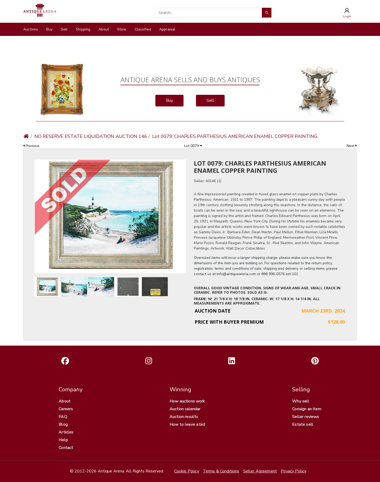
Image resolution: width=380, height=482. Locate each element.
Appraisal (167, 29)
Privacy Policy (293, 471)
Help (63, 440)
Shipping (83, 29)
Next (351, 145)
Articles (66, 432)
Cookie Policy (186, 471)
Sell (64, 29)
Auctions (30, 29)
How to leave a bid (187, 424)
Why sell (300, 401)
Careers (66, 409)
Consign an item (306, 409)
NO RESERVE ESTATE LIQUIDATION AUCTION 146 (90, 136)
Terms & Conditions (221, 471)
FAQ (63, 416)
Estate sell (302, 424)
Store (121, 29)
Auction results (184, 416)
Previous (32, 145)
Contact (66, 447)
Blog (63, 424)
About (103, 29)
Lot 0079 (192, 145)
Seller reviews (305, 416)
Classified (143, 29)
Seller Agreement (260, 471)
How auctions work (187, 401)
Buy (49, 29)
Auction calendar (185, 409)
